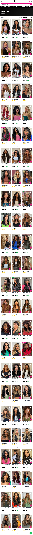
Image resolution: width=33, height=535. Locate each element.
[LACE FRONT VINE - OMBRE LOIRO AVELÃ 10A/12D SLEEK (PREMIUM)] (6, 499)
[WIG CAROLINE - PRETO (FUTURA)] (16, 112)
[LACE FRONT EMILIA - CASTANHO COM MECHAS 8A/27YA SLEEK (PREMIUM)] (27, 48)
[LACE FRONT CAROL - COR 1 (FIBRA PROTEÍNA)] (6, 26)
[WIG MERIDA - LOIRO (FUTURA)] (27, 220)
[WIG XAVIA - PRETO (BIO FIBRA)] (6, 392)
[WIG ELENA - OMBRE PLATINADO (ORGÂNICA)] (27, 26)
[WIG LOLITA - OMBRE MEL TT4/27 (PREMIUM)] (6, 306)
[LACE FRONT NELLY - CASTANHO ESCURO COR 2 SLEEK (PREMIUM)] (27, 392)
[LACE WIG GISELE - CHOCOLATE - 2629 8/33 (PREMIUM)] (6, 198)
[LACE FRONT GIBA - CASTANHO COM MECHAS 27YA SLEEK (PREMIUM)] (16, 220)
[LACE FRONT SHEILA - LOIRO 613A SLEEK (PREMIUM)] (6, 241)
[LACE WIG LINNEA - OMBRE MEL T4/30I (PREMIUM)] (27, 306)
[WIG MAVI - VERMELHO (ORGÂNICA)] (6, 112)
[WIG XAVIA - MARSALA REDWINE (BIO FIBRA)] (16, 478)
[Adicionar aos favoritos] (9, 20)
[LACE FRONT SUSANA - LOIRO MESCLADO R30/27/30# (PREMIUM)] (6, 91)
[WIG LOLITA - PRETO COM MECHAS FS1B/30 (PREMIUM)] (6, 177)
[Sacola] (31, 1)
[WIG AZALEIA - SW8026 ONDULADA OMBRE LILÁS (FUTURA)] (6, 48)
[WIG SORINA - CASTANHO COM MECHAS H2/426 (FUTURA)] (27, 69)
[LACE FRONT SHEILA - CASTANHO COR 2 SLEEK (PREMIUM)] (27, 478)
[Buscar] (31, 4)
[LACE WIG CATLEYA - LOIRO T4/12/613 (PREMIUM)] (16, 392)
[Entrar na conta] (27, 1)
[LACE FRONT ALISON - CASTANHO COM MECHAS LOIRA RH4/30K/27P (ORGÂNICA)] (27, 177)
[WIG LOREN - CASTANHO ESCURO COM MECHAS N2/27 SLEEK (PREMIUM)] (27, 134)
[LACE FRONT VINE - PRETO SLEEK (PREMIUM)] (16, 155)
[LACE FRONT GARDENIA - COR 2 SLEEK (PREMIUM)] (16, 69)
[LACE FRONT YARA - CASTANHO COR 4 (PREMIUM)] (6, 284)
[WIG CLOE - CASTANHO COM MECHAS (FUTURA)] (27, 456)
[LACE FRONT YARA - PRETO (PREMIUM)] (6, 349)
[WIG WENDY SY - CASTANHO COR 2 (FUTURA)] (16, 198)
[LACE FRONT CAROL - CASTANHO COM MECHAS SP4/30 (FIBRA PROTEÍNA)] (6, 155)
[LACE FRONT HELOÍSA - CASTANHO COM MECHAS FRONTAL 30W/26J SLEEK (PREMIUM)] (27, 521)
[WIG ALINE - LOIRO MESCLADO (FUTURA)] (27, 91)
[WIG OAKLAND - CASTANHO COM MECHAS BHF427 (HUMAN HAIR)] (6, 413)
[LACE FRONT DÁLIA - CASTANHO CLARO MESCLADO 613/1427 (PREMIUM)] (27, 155)
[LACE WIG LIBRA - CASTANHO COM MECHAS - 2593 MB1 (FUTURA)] (27, 241)
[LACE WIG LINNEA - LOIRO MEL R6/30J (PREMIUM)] (27, 499)
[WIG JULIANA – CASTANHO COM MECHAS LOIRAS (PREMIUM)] (16, 263)
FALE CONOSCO (28, 6)
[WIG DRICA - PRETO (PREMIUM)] (16, 26)
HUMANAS (12, 6)
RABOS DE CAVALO (17, 6)
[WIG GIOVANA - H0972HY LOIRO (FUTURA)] (27, 112)
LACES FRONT (5, 6)
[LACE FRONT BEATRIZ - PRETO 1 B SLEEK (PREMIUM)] (16, 91)
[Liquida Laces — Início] (14, 1)
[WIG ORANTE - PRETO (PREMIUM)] (6, 69)
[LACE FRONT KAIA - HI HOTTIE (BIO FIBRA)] (27, 349)
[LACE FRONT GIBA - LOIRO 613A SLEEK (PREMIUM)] (16, 327)
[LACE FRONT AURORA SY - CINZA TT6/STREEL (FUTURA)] (6, 521)
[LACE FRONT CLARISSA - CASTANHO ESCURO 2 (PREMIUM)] (16, 370)
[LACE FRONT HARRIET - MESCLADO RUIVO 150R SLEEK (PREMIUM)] (6, 370)
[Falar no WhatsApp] (31, 533)
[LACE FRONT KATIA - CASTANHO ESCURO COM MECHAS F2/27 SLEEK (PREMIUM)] (16, 521)
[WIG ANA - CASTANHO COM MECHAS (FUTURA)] (6, 478)
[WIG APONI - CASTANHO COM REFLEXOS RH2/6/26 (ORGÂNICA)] (27, 370)
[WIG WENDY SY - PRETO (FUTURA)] (16, 134)
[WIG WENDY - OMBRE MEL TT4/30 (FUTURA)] (16, 306)
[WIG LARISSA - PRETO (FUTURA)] (16, 284)
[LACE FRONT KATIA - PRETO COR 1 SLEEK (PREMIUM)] (16, 413)
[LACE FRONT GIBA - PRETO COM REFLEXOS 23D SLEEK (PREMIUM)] (6, 435)
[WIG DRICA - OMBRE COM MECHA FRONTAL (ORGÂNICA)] (16, 48)
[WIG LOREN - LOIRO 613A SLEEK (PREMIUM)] (16, 349)
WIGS (9, 6)
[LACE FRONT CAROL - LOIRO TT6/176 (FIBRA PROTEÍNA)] (16, 177)
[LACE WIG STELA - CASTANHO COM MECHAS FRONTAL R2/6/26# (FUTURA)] (6, 263)
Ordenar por (20, 17)
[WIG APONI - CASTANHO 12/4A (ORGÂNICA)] (16, 241)
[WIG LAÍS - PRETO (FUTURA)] (6, 220)
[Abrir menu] (2, 1)
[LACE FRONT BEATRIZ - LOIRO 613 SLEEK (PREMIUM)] (27, 435)
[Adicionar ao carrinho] (9, 32)
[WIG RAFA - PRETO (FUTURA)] (27, 284)
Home (1, 6)
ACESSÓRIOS (23, 6)
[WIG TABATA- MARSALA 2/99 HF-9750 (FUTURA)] (27, 327)
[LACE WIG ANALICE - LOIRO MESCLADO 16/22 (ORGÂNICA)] (27, 198)
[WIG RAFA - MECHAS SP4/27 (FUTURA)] (16, 456)
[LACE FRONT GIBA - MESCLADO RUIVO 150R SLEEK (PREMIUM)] (27, 413)
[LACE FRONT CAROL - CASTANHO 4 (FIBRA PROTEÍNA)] (6, 134)
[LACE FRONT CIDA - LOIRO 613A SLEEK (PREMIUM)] (16, 435)
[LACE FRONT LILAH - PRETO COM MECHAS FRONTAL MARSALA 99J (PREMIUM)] (6, 327)
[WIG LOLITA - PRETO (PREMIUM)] (16, 499)
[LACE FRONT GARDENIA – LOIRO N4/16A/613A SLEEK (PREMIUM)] (27, 263)
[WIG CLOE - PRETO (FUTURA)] (6, 456)
